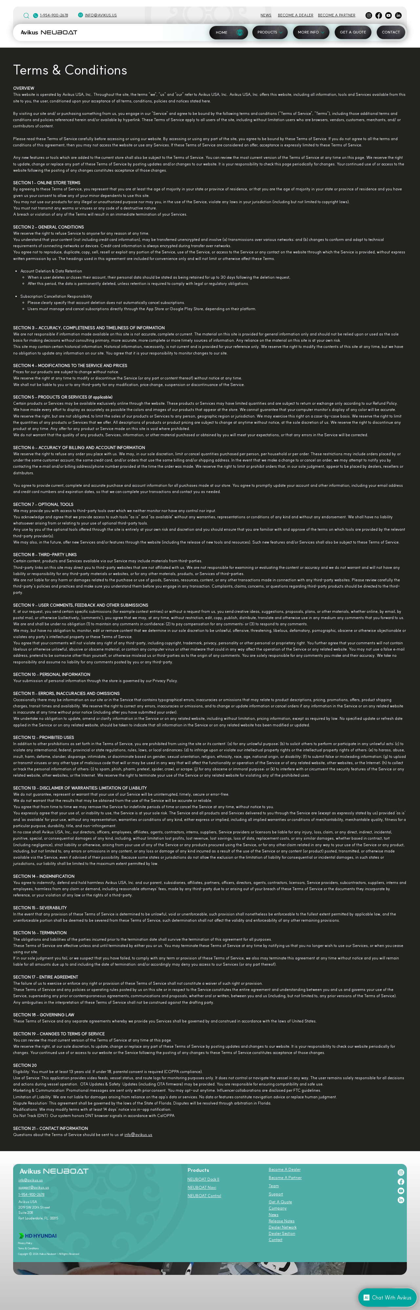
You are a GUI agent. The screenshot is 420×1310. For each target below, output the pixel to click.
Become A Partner (285, 1177)
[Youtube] (388, 15)
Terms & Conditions (28, 1248)
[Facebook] (378, 15)
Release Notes (282, 1220)
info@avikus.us (101, 15)
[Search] (26, 15)
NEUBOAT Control (204, 1195)
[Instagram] (369, 15)
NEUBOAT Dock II (203, 1179)
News (274, 1214)
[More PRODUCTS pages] (281, 32)
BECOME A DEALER (295, 15)
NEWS (266, 15)
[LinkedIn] (398, 15)
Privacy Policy (25, 1243)
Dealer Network (283, 1227)
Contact (276, 1239)
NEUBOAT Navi (202, 1187)
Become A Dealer (285, 1169)
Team (274, 1185)
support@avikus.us (33, 1187)
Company (278, 1208)
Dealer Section (282, 1233)
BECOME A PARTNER (336, 15)
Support (276, 1194)
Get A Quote (280, 1201)
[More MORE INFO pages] (322, 32)
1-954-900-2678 (54, 15)
